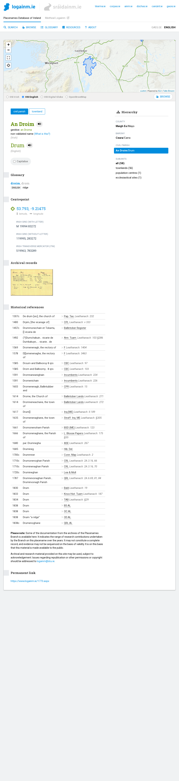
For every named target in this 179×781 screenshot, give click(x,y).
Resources (73, 27)
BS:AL (67, 505)
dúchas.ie (142, 6)
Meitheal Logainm (55, 18)
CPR (66, 386)
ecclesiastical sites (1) (128, 177)
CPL (66, 322)
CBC (66, 363)
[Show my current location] (8, 65)
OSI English (31, 96)
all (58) (120, 163)
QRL (66, 478)
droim (15, 183)
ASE (66, 443)
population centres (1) (128, 172)
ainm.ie (128, 6)
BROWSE (165, 96)
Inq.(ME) (68, 411)
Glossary (51, 27)
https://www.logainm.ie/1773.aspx (30, 581)
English (170, 27)
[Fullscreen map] (8, 57)
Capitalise (22, 161)
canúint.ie (157, 6)
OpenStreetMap (77, 96)
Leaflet (143, 90)
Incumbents (71, 374)
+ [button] (8, 44)
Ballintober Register (75, 328)
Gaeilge (157, 27)
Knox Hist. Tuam (73, 493)
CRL (66, 460)
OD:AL (67, 517)
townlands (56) (124, 168)
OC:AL (67, 511)
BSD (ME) (69, 427)
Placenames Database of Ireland (22, 18)
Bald (66, 487)
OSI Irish (14, 96)
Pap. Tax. (69, 316)
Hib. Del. (68, 449)
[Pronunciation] (39, 124)
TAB (66, 499)
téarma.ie (100, 6)
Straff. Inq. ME (72, 417)
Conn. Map (70, 454)
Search (12, 27)
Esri (160, 90)
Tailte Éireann (168, 90)
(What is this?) (42, 133)
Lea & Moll (70, 472)
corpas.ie (115, 6)
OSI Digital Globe (53, 96)
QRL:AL (68, 523)
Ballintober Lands (74, 396)
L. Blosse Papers (74, 433)
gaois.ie (171, 6)
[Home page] (19, 7)
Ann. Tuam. (70, 337)
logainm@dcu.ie (46, 561)
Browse (30, 27)
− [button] (8, 50)
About (92, 27)
